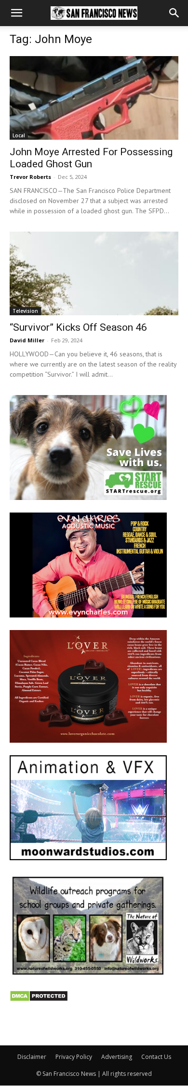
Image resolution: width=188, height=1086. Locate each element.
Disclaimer (31, 1057)
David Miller (27, 340)
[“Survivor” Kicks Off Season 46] (94, 273)
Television (25, 311)
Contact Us (156, 1057)
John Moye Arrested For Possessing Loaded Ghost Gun (91, 158)
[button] (16, 13)
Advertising (116, 1057)
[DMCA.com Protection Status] (39, 999)
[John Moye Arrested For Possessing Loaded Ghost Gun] (94, 98)
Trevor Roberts (30, 176)
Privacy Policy (73, 1057)
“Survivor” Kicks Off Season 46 (78, 327)
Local (19, 135)
